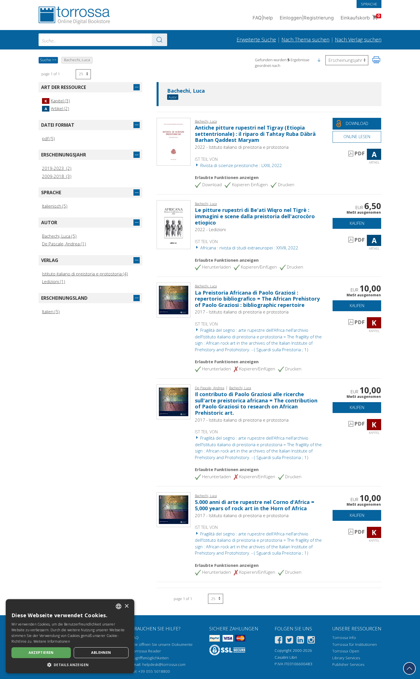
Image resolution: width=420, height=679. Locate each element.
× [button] (126, 606)
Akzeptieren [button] (41, 652)
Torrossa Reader (146, 651)
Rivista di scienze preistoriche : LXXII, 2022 (240, 165)
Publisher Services (348, 664)
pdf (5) (48, 138)
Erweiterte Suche (256, 39)
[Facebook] (278, 641)
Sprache (369, 4)
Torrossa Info (344, 637)
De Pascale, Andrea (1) (64, 244)
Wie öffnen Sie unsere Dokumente (162, 644)
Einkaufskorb (360, 17)
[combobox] (103, 39)
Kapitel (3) (57, 101)
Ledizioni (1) (53, 281)
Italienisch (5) (54, 206)
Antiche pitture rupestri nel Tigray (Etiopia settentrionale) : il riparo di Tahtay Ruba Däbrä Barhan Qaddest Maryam (255, 133)
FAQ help (263, 18)
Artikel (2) (57, 108)
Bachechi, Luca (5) (59, 236)
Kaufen (357, 223)
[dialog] (70, 636)
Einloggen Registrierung (307, 18)
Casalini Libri (286, 657)
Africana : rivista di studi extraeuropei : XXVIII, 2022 (248, 248)
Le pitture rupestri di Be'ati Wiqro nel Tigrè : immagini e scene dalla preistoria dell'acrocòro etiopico (255, 216)
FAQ (135, 637)
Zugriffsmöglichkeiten (150, 657)
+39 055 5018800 (154, 671)
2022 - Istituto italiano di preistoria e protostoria (242, 147)
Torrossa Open (345, 651)
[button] (319, 59)
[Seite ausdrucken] (376, 59)
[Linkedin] (300, 641)
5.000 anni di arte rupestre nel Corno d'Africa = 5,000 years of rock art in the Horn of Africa (254, 505)
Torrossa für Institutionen (354, 644)
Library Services (346, 657)
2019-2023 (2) (56, 168)
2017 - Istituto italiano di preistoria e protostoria (242, 312)
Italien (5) (51, 311)
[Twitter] (289, 641)
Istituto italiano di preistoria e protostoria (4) (85, 274)
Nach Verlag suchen (358, 39)
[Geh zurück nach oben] (409, 668)
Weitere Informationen (51, 641)
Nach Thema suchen (305, 39)
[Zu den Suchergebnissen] (159, 39)
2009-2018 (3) (56, 176)
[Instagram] (311, 641)
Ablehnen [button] (101, 652)
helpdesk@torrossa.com (163, 664)
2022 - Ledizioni (210, 229)
